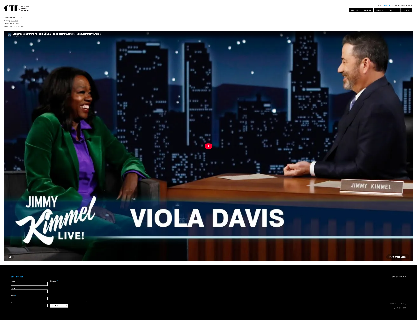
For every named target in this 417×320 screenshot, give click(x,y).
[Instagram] (400, 308)
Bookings (380, 10)
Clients (367, 10)
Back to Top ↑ (399, 277)
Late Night (15, 23)
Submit (55, 306)
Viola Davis (14, 21)
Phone (13, 288)
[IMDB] (404, 308)
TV (11, 23)
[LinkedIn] (394, 308)
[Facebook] (397, 308)
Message (53, 281)
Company (14, 303)
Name (13, 281)
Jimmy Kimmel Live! (18, 26)
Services (355, 10)
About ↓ (393, 10)
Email (13, 295)
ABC (10, 26)
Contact (406, 10)
